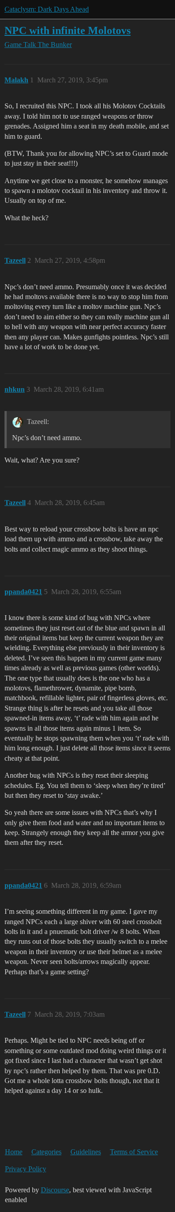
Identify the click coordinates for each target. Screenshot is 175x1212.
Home (13, 1152)
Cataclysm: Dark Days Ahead (46, 9)
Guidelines (85, 1152)
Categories (46, 1152)
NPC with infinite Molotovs (67, 30)
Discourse (55, 1190)
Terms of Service (134, 1152)
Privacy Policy (25, 1169)
